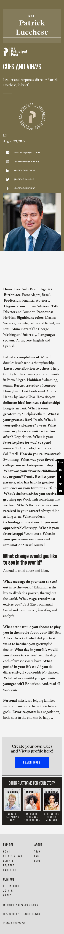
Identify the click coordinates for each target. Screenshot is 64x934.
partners (10, 870)
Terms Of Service (31, 914)
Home (6, 851)
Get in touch (12, 886)
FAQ (36, 856)
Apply (7, 895)
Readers (9, 865)
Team (37, 851)
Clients (8, 860)
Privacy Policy (11, 914)
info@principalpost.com (21, 905)
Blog (37, 860)
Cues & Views (12, 856)
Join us (8, 890)
